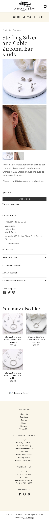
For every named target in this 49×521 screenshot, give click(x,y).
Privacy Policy (24, 457)
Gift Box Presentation (24, 448)
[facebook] (5, 292)
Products (7, 30)
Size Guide (24, 451)
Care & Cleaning (24, 446)
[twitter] (9, 292)
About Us (24, 414)
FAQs (24, 440)
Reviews (23, 426)
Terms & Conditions (24, 454)
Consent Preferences (23, 460)
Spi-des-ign (29, 517)
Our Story (24, 417)
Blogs (23, 423)
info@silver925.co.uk (24, 480)
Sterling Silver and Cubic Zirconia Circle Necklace (12, 340)
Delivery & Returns (23, 442)
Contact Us (23, 429)
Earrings (17, 30)
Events (24, 420)
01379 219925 (25, 483)
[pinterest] (14, 292)
